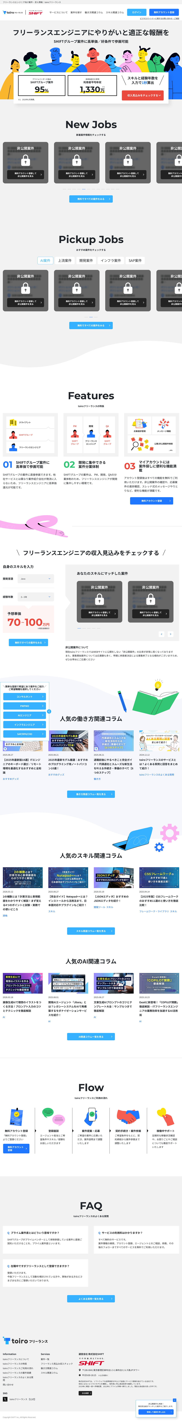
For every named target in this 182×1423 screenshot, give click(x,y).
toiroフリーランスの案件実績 (17, 1372)
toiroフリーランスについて (16, 1359)
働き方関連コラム (94, 12)
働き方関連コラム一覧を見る (91, 794)
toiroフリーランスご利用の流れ (18, 1368)
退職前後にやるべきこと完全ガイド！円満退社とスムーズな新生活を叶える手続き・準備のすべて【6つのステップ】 (114, 734)
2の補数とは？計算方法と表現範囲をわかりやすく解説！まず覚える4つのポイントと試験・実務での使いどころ (22, 871)
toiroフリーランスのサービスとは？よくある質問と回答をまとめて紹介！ (158, 733)
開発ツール (99, 907)
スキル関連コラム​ (49, 1372)
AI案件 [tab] (45, 260)
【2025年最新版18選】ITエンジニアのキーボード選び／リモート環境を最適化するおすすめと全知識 (23, 734)
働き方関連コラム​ (49, 1368)
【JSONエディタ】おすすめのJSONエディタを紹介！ (113, 870)
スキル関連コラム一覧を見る (91, 931)
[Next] (170, 634)
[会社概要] (85, 1393)
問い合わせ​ (8, 1384)
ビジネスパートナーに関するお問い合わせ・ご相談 (159, 18)
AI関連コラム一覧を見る (91, 1036)
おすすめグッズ (11, 778)
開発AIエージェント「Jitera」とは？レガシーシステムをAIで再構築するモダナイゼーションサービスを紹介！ (68, 977)
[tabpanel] (25, 162)
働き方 (97, 778)
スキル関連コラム (115, 12)
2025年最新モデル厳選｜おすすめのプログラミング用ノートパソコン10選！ (67, 733)
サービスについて (58, 12)
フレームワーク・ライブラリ (154, 911)
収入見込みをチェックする (142, 95)
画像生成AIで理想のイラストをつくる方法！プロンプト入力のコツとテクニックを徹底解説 (23, 977)
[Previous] (161, 634)
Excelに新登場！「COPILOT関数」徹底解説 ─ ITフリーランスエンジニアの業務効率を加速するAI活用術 (159, 977)
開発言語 (8, 578)
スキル (51, 911)
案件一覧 (45, 1359)
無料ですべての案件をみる (28, 642)
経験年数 (8, 596)
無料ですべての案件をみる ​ (91, 199)
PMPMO (24, 706)
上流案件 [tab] (65, 260)
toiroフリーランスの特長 (15, 1363)
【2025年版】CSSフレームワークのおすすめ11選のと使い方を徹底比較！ (158, 870)
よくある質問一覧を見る (91, 1298)
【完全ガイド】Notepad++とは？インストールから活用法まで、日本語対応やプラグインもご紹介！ (68, 871)
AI (4, 1017)
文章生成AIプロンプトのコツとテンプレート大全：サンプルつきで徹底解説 (114, 975)
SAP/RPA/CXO (24, 734)
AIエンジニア (24, 715)
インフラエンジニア (24, 724)
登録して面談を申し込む (156, 1412)
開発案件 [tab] (86, 260)
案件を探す (76, 12)
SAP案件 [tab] (135, 260)
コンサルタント (25, 696)
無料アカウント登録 (151, 500)
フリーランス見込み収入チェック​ (57, 1363)
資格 (5, 915)
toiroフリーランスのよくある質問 (156, 774)
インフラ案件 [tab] (111, 260)
